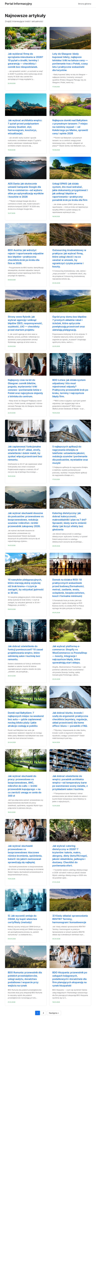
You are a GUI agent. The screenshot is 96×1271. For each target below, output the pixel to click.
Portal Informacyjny (18, 3)
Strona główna (84, 4)
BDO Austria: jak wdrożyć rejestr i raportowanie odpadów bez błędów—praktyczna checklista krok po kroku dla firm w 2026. (26, 257)
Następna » (54, 1013)
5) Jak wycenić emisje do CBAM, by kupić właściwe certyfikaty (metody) (22, 919)
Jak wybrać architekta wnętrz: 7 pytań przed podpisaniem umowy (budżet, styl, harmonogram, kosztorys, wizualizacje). (25, 127)
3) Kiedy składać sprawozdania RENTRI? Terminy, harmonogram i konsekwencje (70, 919)
